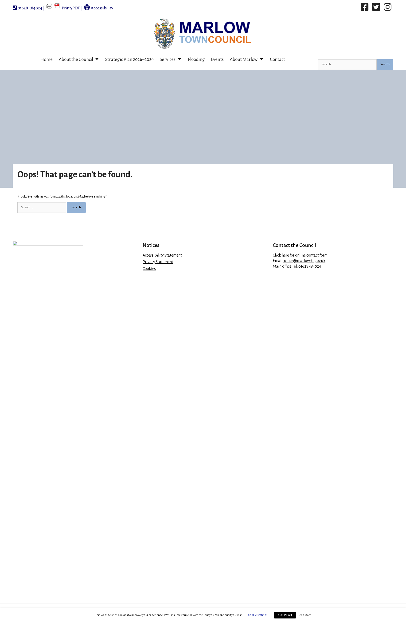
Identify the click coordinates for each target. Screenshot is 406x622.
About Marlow (244, 59)
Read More (304, 615)
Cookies (149, 269)
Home (46, 59)
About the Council (76, 59)
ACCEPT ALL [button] (285, 615)
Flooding (196, 59)
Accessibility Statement (162, 255)
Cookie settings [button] (258, 615)
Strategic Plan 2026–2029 (129, 59)
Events (217, 59)
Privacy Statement (158, 262)
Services (168, 59)
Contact (277, 59)
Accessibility (101, 8)
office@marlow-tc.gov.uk (304, 261)
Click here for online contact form (300, 255)
